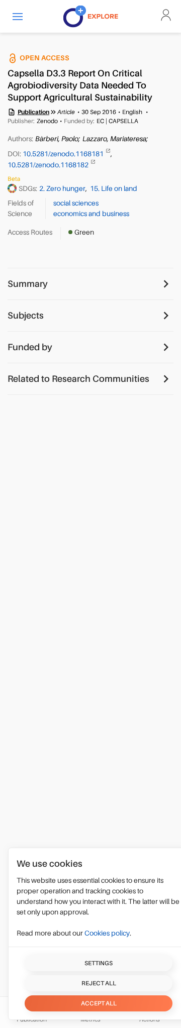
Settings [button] (98, 963)
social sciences (76, 203)
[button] (17, 16)
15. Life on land (113, 188)
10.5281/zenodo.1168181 (64, 154)
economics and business (91, 214)
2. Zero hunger (62, 188)
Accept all (99, 1003)
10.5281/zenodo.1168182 (49, 165)
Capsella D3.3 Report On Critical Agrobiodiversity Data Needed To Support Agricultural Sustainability (80, 85)
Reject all (98, 983)
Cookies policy (107, 933)
